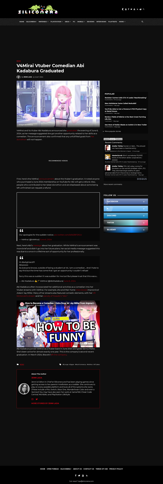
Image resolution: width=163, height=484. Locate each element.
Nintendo (43, 21)
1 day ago (141, 175)
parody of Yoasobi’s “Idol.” (55, 296)
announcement (46, 179)
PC (74, 21)
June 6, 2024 (46, 239)
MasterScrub (117, 155)
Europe (66, 364)
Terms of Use (102, 469)
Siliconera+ (31, 21)
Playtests (112, 21)
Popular (119, 139)
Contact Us (88, 469)
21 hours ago (142, 162)
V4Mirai (90, 364)
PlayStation (56, 21)
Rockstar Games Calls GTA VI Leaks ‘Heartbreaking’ (126, 98)
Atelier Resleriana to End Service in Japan (118, 151)
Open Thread (53, 469)
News (19, 61)
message (37, 245)
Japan (72, 364)
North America (81, 364)
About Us (77, 469)
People (106, 139)
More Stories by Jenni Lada (45, 403)
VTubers (97, 364)
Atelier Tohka (117, 146)
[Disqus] (58, 436)
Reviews (90, 21)
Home (21, 21)
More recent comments (113, 184)
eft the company (59, 355)
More (121, 21)
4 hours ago (136, 151)
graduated (72, 130)
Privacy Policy (116, 469)
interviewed (81, 290)
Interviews (101, 21)
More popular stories (113, 131)
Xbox (67, 21)
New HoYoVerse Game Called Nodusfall (120, 103)
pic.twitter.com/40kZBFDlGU (68, 235)
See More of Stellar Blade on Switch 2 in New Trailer (126, 125)
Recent (112, 139)
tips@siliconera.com (86, 481)
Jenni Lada (28, 77)
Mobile (80, 21)
